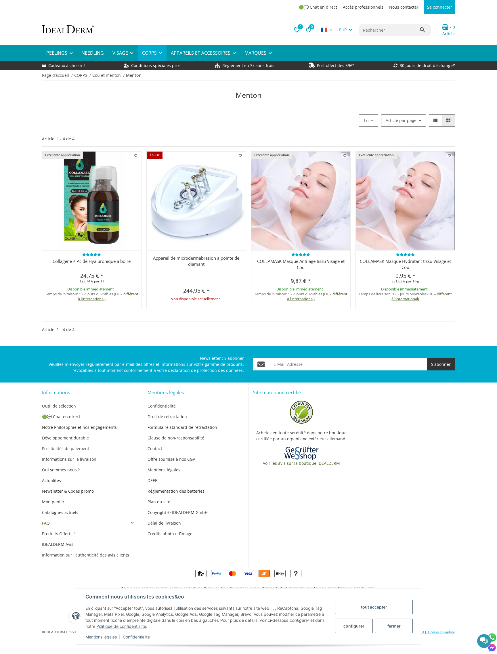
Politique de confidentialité (121, 626)
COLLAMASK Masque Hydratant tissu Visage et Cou (405, 264)
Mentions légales (101, 636)
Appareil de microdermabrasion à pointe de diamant (196, 261)
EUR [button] (343, 29)
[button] (296, 30)
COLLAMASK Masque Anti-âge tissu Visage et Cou (301, 264)
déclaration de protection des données (205, 370)
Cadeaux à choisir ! (66, 65)
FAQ (46, 523)
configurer (353, 626)
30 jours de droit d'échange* (427, 65)
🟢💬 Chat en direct (318, 7)
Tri (366, 120)
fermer (394, 626)
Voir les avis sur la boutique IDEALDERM (301, 463)
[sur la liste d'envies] (136, 155)
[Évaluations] (91, 254)
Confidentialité (136, 636)
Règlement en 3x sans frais (248, 65)
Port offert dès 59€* (336, 65)
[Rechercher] (425, 29)
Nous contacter (403, 7)
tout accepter (374, 607)
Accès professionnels (363, 7)
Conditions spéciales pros (155, 65)
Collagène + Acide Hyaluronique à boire (92, 261)
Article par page (401, 120)
